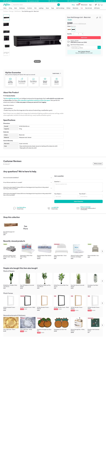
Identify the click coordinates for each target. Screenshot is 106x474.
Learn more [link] (56, 73)
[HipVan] (6, 4)
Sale (82, 8)
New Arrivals (88, 8)
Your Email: (82, 193)
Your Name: (58, 193)
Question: (57, 181)
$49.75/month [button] (82, 23)
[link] (10, 79)
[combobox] (36, 4)
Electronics (75, 8)
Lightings (41, 8)
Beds (15, 8)
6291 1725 (54, 207)
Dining (10, 8)
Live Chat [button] (21, 207)
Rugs (52, 8)
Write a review (98, 163)
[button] (58, 4)
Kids (35, 8)
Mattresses (22, 8)
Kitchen (68, 8)
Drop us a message (85, 207)
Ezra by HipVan (11, 95)
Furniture (29, 8)
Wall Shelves (18, 11)
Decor (47, 8)
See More (25, 227)
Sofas (4, 8)
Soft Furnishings (60, 8)
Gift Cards (96, 8)
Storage (11, 11)
